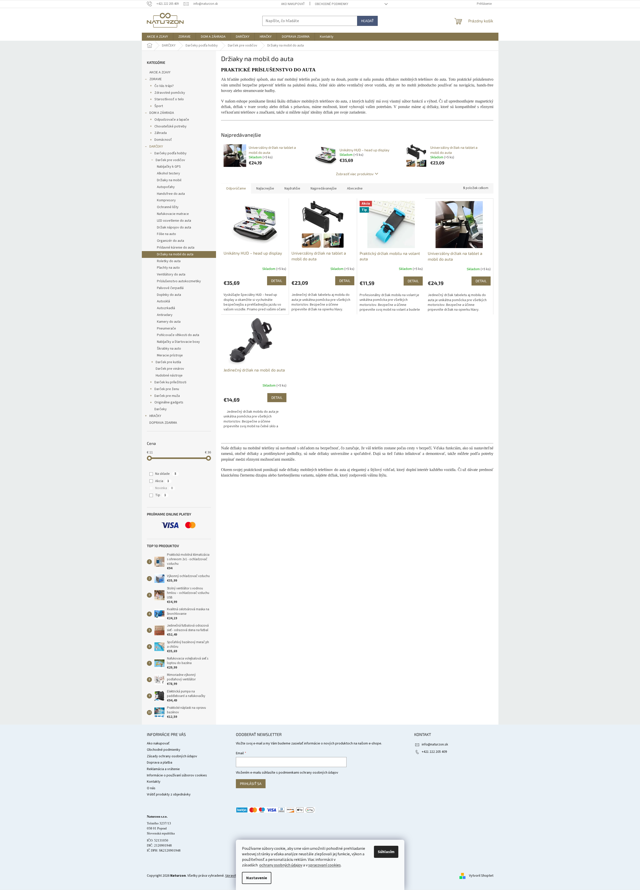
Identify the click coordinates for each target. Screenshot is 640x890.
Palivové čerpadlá (170, 288)
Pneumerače (166, 328)
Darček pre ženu (166, 389)
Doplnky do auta (169, 294)
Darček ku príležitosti (170, 382)
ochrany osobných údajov (280, 865)
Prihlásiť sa (251, 783)
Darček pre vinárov (170, 368)
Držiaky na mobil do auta (175, 254)
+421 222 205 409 (434, 751)
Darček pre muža (167, 395)
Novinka (164, 488)
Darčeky (160, 409)
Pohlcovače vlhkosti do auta (178, 335)
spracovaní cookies (324, 865)
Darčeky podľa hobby (170, 153)
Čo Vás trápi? (164, 85)
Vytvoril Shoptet (481, 875)
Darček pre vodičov (170, 160)
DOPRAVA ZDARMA (163, 422)
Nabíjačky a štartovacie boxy (178, 341)
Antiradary (165, 314)
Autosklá (163, 301)
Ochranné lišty (168, 207)
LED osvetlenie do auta (174, 220)
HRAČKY (155, 415)
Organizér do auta (170, 240)
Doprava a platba (159, 762)
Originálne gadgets (168, 402)
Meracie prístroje (170, 355)
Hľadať (367, 21)
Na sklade (165, 473)
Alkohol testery (168, 173)
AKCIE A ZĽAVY (159, 72)
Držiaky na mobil (169, 180)
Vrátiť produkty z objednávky (169, 794)
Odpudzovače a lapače (171, 119)
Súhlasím (386, 852)
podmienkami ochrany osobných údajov (308, 772)
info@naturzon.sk (435, 744)
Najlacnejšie (265, 188)
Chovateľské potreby (170, 126)
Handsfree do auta (171, 193)
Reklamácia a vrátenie (163, 769)
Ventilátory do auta (171, 274)
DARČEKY (156, 146)
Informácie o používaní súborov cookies (177, 775)
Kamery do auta (169, 321)
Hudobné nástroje (169, 375)
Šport (158, 106)
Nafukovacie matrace (173, 213)
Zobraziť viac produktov (354, 174)
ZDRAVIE (155, 79)
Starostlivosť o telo (169, 99)
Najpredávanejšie (324, 188)
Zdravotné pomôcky (169, 92)
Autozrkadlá (166, 308)
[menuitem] (157, 37)
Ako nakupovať (293, 4)
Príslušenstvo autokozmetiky (179, 281)
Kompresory (166, 200)
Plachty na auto (168, 267)
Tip (160, 495)
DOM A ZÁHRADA (161, 112)
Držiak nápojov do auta (174, 227)
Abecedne (355, 188)
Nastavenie (256, 878)
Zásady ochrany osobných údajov (172, 756)
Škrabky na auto (169, 348)
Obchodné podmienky (331, 4)
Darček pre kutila (168, 362)
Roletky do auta (169, 261)
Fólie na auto (166, 234)
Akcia (162, 481)
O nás (151, 788)
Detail (276, 280)
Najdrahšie (292, 188)
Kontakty (153, 781)
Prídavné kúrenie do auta (175, 247)
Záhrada (160, 132)
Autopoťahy (166, 187)
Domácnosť (163, 139)
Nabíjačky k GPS (169, 166)
